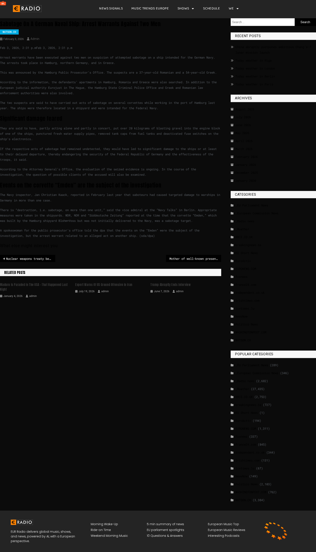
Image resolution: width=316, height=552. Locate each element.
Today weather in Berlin (255, 76)
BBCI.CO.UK (244, 237)
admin (35, 39)
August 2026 (244, 109)
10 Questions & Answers (165, 536)
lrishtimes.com (247, 300)
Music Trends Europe (150, 8)
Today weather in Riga (253, 60)
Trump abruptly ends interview (170, 285)
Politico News (246, 324)
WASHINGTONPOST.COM (250, 332)
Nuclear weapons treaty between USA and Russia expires (30, 259)
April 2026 (244, 141)
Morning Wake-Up (104, 524)
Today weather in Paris (254, 84)
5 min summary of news (165, 524)
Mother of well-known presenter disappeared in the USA (195, 259)
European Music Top (223, 524)
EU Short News (246, 253)
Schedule (211, 8)
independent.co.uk (250, 292)
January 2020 (245, 180)
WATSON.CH (9, 31)
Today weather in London (255, 68)
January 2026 (245, 165)
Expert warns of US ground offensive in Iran (103, 285)
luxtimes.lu (244, 308)
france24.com (245, 285)
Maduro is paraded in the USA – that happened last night (33, 287)
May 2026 (242, 133)
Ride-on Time (101, 530)
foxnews (241, 277)
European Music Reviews (226, 530)
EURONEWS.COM (245, 269)
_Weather (242, 229)
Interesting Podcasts (223, 536)
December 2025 (246, 173)
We (231, 8)
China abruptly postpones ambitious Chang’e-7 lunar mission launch (273, 49)
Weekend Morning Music (109, 536)
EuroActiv (243, 261)
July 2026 (243, 117)
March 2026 (244, 149)
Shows (183, 8)
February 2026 (246, 157)
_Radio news (244, 221)
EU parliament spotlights (165, 530)
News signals (111, 8)
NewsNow (241, 316)
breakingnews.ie (248, 245)
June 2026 (243, 125)
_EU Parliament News (251, 205)
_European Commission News (256, 213)
